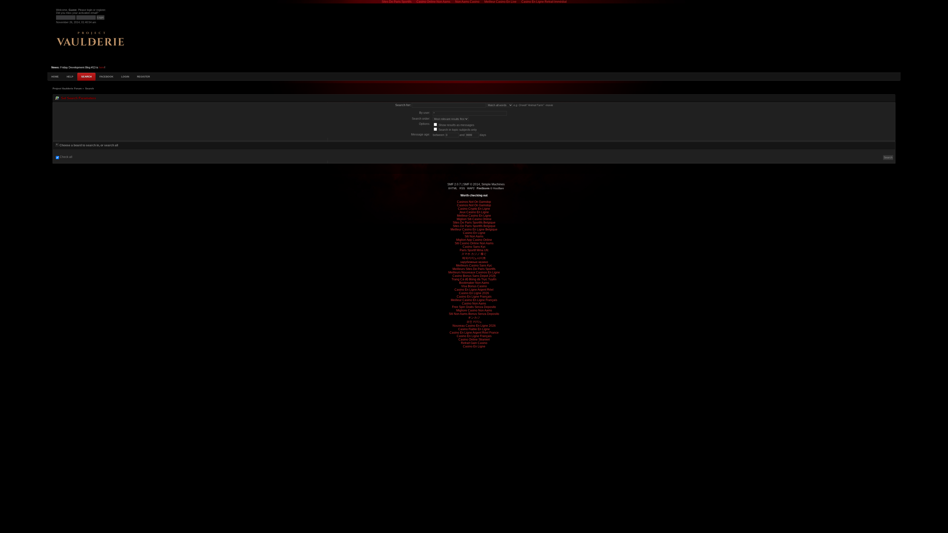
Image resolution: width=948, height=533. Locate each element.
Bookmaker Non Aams (474, 283)
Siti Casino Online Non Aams (474, 243)
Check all (66, 157)
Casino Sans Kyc (474, 246)
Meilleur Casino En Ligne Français (474, 300)
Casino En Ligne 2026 (474, 293)
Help (70, 76)
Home (55, 76)
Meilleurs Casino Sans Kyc (474, 265)
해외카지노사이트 (474, 258)
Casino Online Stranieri (474, 339)
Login (125, 76)
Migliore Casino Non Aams (474, 310)
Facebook (106, 76)
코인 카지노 (474, 322)
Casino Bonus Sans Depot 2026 (474, 276)
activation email (88, 12)
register (100, 9)
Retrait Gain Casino (474, 343)
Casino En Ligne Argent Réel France (474, 332)
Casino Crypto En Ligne (474, 208)
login (89, 9)
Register (143, 76)
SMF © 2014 (471, 184)
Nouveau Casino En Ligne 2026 (474, 325)
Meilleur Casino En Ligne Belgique (474, 229)
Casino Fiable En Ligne (474, 329)
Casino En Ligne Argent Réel (474, 289)
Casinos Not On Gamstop (474, 202)
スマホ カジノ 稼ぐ (474, 254)
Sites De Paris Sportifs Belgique (474, 222)
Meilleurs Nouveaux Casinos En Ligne (474, 272)
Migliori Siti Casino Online (474, 219)
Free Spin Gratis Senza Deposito (474, 307)
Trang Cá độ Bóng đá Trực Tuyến (474, 279)
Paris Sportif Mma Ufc (474, 250)
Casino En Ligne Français (474, 296)
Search (86, 76)
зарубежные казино (474, 262)
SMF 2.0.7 (454, 184)
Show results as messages (456, 125)
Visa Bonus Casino (474, 286)
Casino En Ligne (474, 233)
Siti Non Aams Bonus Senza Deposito (474, 314)
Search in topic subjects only (457, 130)
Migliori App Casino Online (474, 240)
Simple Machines (493, 184)
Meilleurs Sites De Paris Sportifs (474, 269)
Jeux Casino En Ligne (474, 212)
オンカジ (474, 317)
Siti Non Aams (474, 236)
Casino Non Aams (474, 303)
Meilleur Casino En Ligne (474, 215)
